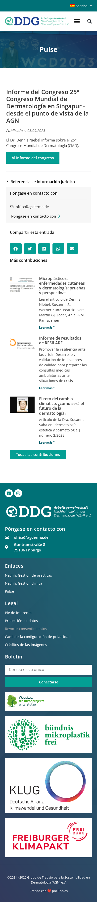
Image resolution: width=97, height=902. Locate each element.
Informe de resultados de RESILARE (60, 340)
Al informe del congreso (33, 157)
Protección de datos (21, 620)
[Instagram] (18, 493)
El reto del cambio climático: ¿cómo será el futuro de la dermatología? (61, 406)
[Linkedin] (9, 493)
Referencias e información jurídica (42, 181)
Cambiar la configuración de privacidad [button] (38, 636)
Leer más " (47, 327)
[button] (77, 21)
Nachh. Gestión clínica (23, 583)
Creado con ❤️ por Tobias (49, 891)
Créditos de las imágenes (26, 644)
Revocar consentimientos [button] (26, 628)
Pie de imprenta (18, 612)
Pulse (9, 591)
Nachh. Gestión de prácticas (28, 575)
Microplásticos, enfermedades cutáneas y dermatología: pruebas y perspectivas (62, 286)
